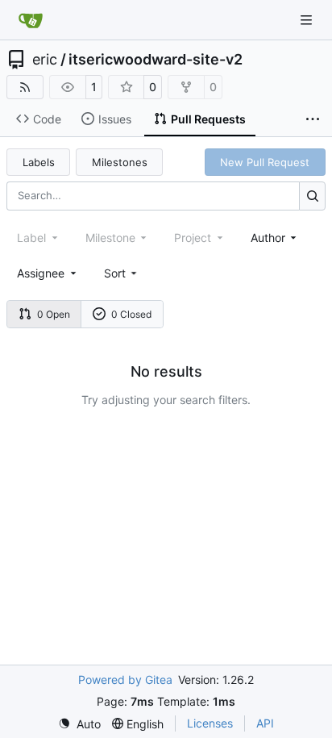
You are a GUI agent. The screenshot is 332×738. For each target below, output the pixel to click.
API (265, 723)
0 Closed (131, 314)
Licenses (210, 723)
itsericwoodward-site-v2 (155, 60)
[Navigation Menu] (308, 19)
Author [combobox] (268, 237)
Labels (39, 162)
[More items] (313, 119)
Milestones (119, 162)
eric (44, 60)
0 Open (53, 314)
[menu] (122, 273)
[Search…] (312, 195)
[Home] (30, 20)
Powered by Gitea (125, 679)
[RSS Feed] (25, 87)
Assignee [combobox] (40, 273)
